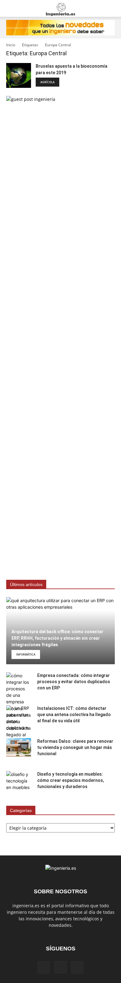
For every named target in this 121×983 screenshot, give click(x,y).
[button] (10, 8)
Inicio (10, 44)
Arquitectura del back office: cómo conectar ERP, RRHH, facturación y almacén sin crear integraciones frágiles (57, 638)
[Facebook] (44, 967)
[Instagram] (60, 967)
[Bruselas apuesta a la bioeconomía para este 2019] (18, 75)
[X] (77, 967)
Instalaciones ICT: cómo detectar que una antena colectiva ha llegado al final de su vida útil (74, 714)
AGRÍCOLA (47, 82)
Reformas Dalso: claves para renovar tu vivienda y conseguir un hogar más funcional (75, 747)
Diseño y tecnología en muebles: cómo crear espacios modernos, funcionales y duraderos (70, 780)
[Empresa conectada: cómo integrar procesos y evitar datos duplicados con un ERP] (18, 701)
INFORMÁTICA (25, 654)
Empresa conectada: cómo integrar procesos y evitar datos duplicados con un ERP (73, 681)
